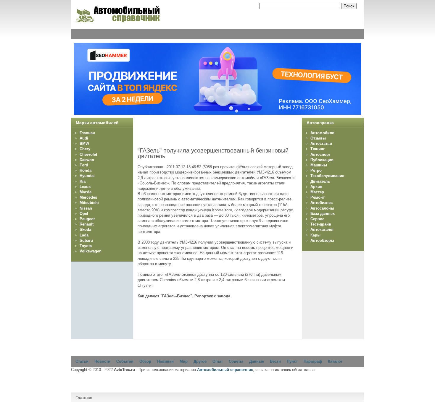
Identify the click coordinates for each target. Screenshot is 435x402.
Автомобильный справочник (225, 369)
